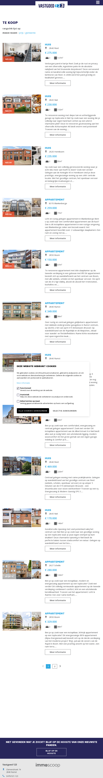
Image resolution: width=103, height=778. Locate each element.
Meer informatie (58, 83)
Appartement (55, 199)
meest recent (10, 33)
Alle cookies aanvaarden (33, 410)
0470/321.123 (12, 776)
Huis (48, 44)
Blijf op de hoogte (52, 752)
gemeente (30, 33)
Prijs (21, 33)
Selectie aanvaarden (65, 410)
